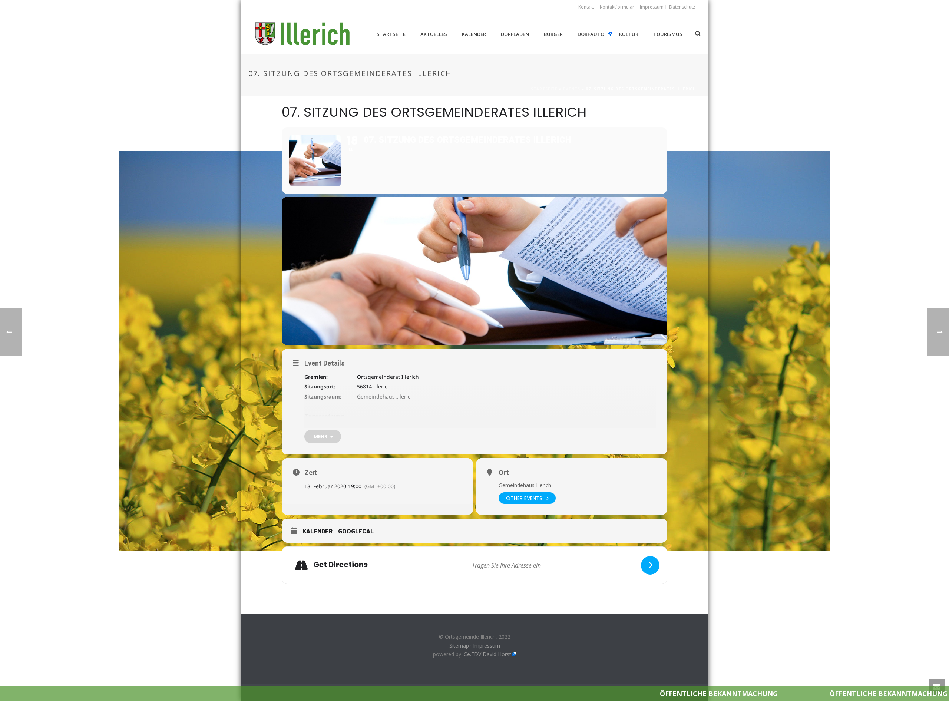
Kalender (474, 34)
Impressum (486, 645)
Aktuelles (433, 34)
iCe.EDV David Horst (487, 654)
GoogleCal (356, 531)
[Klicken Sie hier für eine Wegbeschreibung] (650, 565)
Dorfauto (591, 34)
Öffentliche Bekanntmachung (648, 693)
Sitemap (459, 645)
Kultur (628, 34)
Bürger (553, 34)
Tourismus (667, 34)
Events (571, 89)
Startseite (391, 34)
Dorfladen (515, 34)
